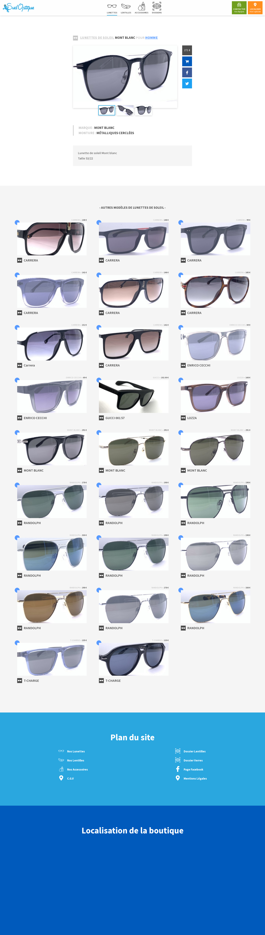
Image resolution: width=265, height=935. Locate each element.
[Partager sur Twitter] (187, 83)
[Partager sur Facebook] (187, 72)
